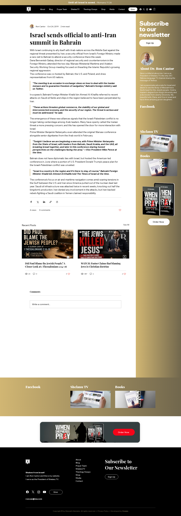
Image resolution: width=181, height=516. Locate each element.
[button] (154, 9)
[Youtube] (150, 9)
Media (78, 478)
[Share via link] (50, 202)
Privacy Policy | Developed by (110, 511)
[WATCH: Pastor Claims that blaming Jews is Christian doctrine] (103, 244)
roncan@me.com (34, 499)
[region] (29, 9)
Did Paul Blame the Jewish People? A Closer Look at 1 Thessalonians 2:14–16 (46, 265)
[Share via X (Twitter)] (37, 202)
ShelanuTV (80, 469)
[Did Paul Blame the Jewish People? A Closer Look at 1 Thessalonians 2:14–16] (47, 244)
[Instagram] (147, 9)
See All (126, 225)
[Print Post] (57, 202)
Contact (79, 481)
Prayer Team (81, 466)
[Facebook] (140, 9)
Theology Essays (83, 472)
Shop (78, 475)
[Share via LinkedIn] (44, 202)
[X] (144, 9)
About (78, 459)
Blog (78, 463)
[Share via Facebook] (31, 202)
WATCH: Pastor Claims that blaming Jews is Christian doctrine (101, 265)
